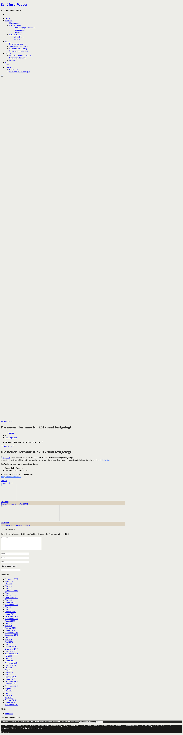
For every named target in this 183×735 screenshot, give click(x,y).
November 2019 (11, 632)
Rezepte (12, 60)
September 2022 (11, 598)
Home (7, 18)
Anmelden (9, 713)
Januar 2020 (10, 630)
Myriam (4, 481)
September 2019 (11, 635)
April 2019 (9, 642)
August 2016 (10, 688)
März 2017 (9, 674)
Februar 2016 (10, 700)
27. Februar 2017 (7, 421)
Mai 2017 (8, 670)
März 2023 (9, 593)
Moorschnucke (19, 30)
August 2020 (10, 621)
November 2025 (11, 579)
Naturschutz (14, 23)
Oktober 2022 (10, 595)
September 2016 (11, 686)
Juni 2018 (8, 658)
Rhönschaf (18, 32)
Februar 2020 (10, 628)
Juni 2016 (8, 693)
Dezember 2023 (11, 591)
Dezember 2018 (11, 649)
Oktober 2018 (10, 651)
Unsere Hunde (15, 34)
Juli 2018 (8, 656)
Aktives (8, 41)
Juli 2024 (8, 584)
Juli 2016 (8, 691)
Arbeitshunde (19, 37)
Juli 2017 (8, 667)
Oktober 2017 (10, 665)
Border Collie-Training (18, 48)
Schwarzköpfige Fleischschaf (25, 27)
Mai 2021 (8, 607)
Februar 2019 (10, 646)
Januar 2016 (10, 702)
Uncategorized (11, 437)
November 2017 (11, 663)
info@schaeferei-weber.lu (11, 477)
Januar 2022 (10, 602)
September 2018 (11, 653)
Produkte (8, 53)
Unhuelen (100, 722)
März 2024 (9, 588)
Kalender (8, 62)
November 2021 (11, 605)
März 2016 (9, 698)
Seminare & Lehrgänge (18, 46)
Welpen (17, 39)
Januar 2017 (10, 679)
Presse (7, 65)
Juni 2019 (8, 637)
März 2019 (9, 644)
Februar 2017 (10, 677)
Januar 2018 (10, 660)
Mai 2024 (8, 586)
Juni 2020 (8, 623)
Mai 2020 (8, 626)
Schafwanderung (16, 44)
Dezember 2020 (11, 616)
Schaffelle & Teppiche (17, 58)
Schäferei (8, 20)
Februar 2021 (10, 612)
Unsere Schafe (15, 25)
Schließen (5, 732)
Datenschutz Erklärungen (19, 72)
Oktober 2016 (10, 684)
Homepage (9, 433)
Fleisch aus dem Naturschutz (20, 55)
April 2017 (9, 672)
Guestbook (13, 69)
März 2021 (9, 609)
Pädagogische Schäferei (18, 51)
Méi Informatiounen (87, 722)
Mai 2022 (8, 600)
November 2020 (11, 619)
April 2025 (9, 581)
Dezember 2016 (11, 681)
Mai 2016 (8, 695)
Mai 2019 (8, 639)
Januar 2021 (10, 614)
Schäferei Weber (14, 4)
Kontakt (8, 67)
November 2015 (11, 705)
